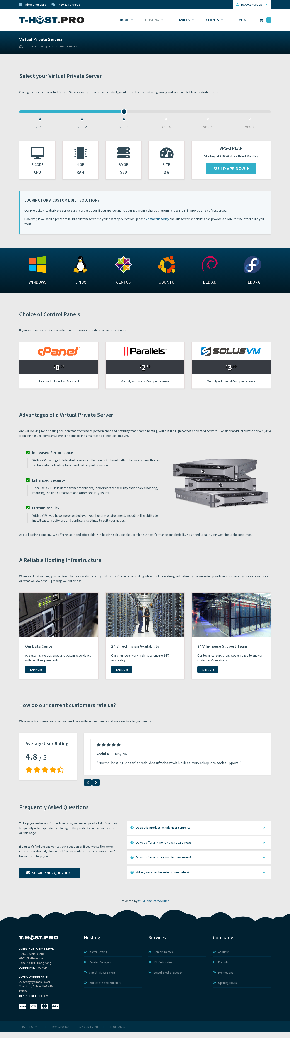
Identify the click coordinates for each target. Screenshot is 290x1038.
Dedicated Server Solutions (105, 983)
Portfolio (223, 962)
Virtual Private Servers (64, 46)
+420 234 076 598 (68, 4)
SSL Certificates (163, 962)
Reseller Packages (100, 962)
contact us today (157, 219)
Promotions (225, 973)
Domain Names (163, 952)
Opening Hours (227, 983)
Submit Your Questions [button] (52, 873)
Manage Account (252, 4)
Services (183, 20)
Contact (242, 20)
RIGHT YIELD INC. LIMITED (38, 949)
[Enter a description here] (58, 614)
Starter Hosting (98, 952)
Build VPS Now (229, 168)
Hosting (152, 20)
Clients (212, 20)
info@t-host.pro (35, 4)
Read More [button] (35, 669)
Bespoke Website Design (168, 973)
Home (124, 20)
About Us (223, 952)
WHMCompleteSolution (153, 901)
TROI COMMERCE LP (35, 977)
